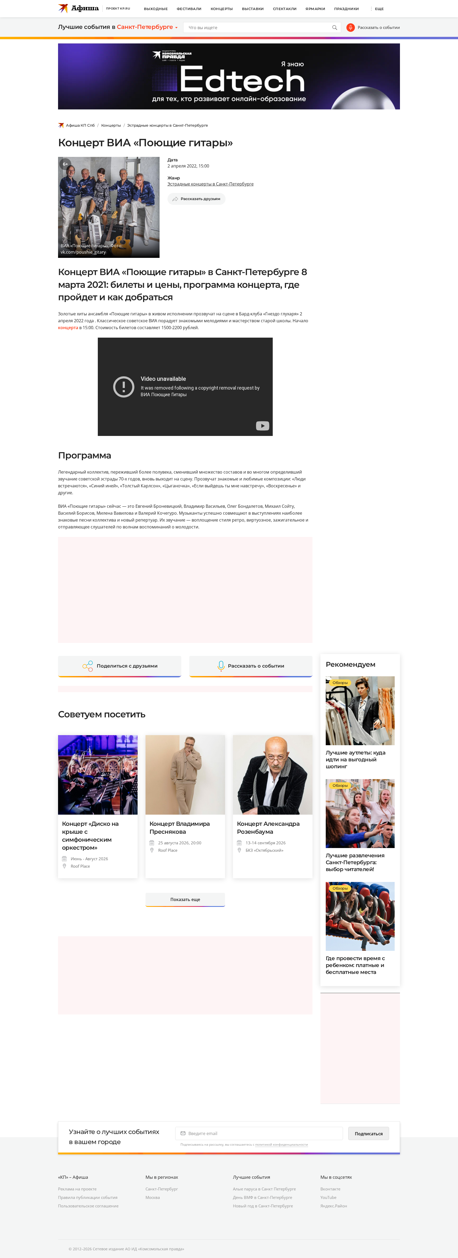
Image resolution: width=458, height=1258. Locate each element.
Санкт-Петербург (162, 1188)
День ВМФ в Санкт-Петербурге (262, 1197)
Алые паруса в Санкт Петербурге (264, 1188)
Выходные (156, 9)
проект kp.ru (118, 8)
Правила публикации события (87, 1197)
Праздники (346, 9)
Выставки (253, 9)
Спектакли (285, 9)
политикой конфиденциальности (281, 1144)
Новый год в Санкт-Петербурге (263, 1205)
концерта (68, 327)
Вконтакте (330, 1188)
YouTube (328, 1197)
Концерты (222, 9)
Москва (153, 1197)
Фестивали (189, 9)
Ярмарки (315, 9)
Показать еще (185, 899)
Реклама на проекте (77, 1188)
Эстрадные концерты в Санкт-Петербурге (167, 125)
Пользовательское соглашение (88, 1205)
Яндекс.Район (333, 1205)
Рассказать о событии (379, 27)
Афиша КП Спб (80, 125)
